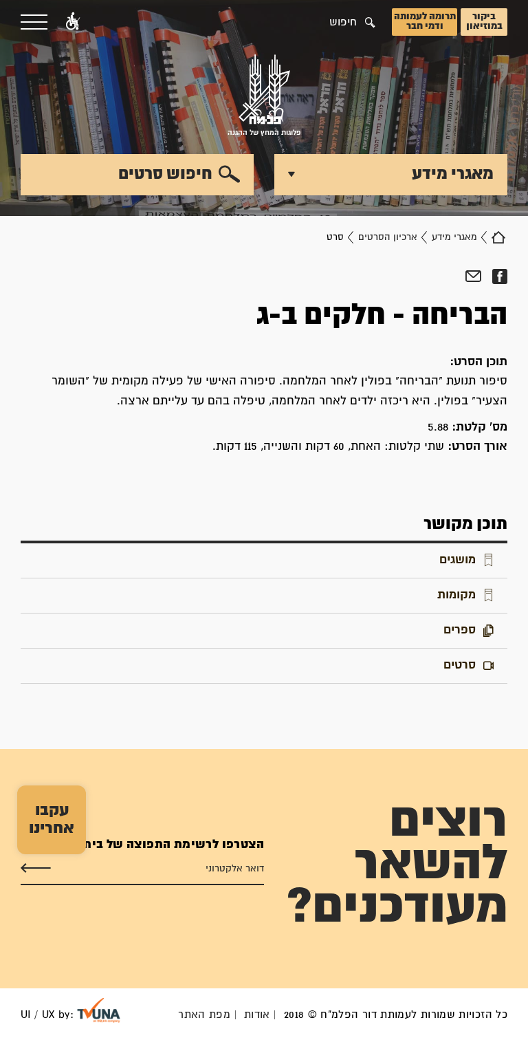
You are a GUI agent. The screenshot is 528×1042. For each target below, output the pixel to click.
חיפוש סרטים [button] (165, 174)
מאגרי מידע (454, 237)
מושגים (457, 560)
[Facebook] (499, 276)
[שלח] (36, 869)
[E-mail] (473, 276)
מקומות (456, 595)
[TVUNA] (98, 1010)
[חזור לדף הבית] (498, 237)
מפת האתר (204, 1014)
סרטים (459, 665)
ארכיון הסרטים (387, 237)
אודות (257, 1014)
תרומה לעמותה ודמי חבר (425, 21)
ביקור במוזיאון (484, 21)
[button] (73, 22)
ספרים (459, 630)
